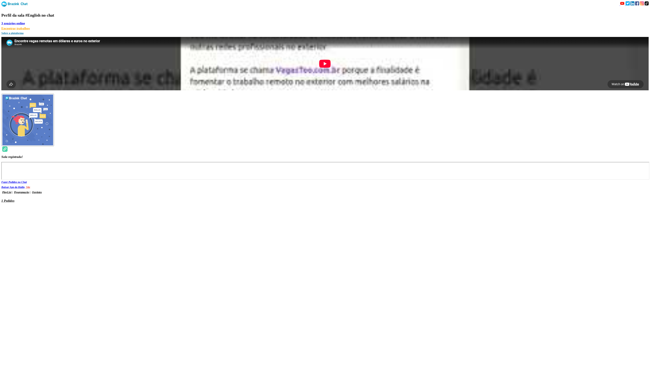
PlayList (6, 192)
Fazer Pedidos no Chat (14, 182)
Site (27, 187)
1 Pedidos (7, 200)
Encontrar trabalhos (15, 28)
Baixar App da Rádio (13, 187)
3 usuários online (13, 23)
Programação (21, 192)
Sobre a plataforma (12, 33)
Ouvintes (37, 192)
